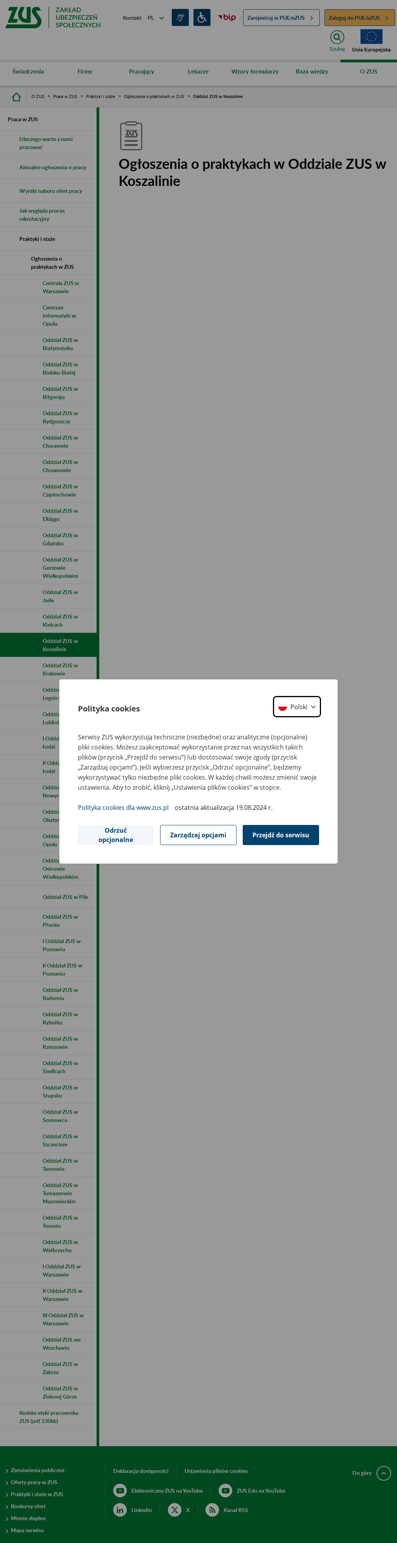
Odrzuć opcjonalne (115, 835)
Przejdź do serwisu (280, 835)
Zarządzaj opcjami (198, 835)
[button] (297, 706)
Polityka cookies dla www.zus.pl (123, 807)
